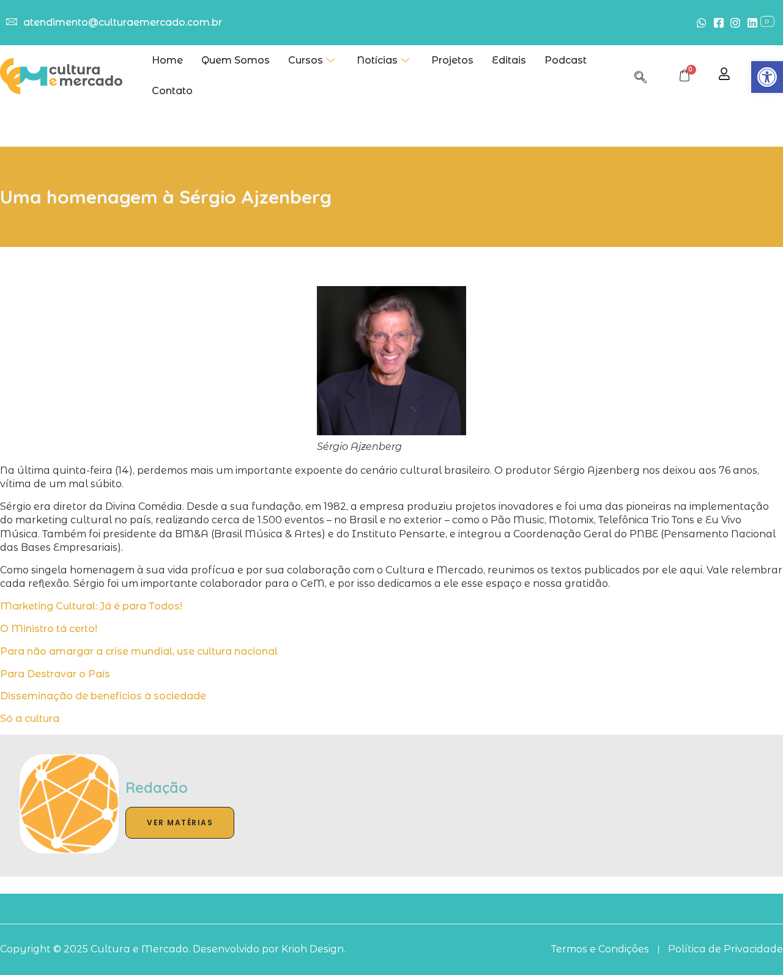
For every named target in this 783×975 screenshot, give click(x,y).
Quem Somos (235, 60)
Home (167, 60)
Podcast (565, 60)
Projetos (452, 60)
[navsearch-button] (640, 75)
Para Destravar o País (55, 674)
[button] (767, 77)
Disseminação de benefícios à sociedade (103, 696)
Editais (509, 60)
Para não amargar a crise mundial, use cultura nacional (139, 651)
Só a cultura (29, 718)
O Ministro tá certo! (48, 629)
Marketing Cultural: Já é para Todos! (91, 606)
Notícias (377, 60)
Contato (172, 91)
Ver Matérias (180, 822)
